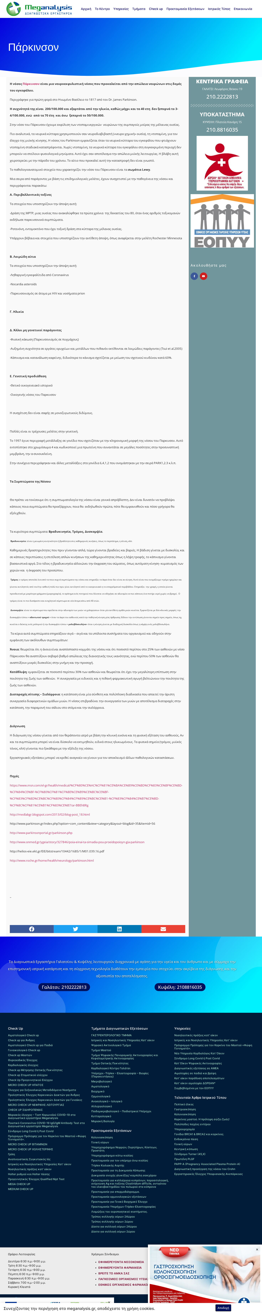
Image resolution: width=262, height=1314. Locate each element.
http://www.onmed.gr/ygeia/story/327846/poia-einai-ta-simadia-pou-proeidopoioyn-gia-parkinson (77, 842)
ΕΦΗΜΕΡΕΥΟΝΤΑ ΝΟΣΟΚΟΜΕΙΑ (121, 1262)
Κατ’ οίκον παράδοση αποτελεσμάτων (199, 1078)
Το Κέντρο (102, 9)
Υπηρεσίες (121, 9)
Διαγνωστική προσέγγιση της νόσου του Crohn (204, 1169)
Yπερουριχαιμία (184, 1129)
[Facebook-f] (194, 276)
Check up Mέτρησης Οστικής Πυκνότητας (35, 1070)
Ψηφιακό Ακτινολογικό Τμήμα (111, 1045)
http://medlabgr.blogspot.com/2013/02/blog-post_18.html (50, 814)
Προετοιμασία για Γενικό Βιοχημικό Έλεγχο (119, 1201)
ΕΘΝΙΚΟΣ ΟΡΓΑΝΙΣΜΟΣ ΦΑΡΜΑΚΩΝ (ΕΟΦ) (129, 1284)
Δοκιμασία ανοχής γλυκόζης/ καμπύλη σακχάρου (123, 1175)
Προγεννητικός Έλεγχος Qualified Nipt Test (36, 1179)
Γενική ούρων (100, 1142)
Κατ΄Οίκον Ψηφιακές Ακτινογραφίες (198, 1063)
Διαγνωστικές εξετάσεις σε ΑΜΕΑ (196, 1068)
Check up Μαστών (20, 1055)
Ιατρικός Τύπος (219, 9)
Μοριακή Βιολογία (103, 1121)
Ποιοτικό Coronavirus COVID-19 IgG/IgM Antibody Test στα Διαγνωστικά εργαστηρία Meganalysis (46, 1124)
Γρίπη (11, 1154)
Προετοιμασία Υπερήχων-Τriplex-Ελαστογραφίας (123, 1206)
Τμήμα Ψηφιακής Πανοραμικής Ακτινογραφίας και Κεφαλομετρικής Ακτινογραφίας (124, 1056)
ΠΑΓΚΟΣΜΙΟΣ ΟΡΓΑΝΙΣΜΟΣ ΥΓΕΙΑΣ (123, 1279)
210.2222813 (222, 96)
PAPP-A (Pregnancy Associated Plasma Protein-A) (207, 1164)
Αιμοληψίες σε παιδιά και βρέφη (195, 1073)
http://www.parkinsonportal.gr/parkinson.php (41, 833)
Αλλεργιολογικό (101, 1106)
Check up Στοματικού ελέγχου (28, 1075)
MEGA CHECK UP (19, 1184)
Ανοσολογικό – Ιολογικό (106, 1101)
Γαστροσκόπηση (185, 1109)
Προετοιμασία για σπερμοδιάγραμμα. (115, 1191)
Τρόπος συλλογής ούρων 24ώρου (113, 1216)
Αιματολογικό (100, 1086)
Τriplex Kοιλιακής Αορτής (107, 1165)
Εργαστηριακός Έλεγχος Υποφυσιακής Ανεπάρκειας (208, 1174)
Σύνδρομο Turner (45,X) (190, 1154)
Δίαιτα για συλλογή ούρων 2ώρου (113, 1231)
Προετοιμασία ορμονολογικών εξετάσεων (118, 1196)
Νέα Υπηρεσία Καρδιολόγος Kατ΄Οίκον (199, 1053)
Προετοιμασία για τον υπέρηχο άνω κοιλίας (119, 1160)
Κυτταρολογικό (101, 1116)
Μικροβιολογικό (101, 1081)
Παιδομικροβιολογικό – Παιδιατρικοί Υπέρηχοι (121, 1111)
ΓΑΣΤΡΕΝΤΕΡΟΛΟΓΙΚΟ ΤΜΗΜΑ (111, 1035)
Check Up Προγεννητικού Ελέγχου (30, 1080)
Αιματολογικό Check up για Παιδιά (30, 1045)
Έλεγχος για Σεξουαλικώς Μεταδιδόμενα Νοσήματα (42, 1090)
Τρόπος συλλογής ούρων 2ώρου (112, 1221)
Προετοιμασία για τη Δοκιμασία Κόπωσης (118, 1170)
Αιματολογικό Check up (23, 1035)
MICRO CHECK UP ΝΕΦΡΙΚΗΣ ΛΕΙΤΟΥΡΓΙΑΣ (36, 1105)
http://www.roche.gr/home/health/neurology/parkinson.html (52, 860)
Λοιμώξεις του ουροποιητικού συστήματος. (119, 1211)
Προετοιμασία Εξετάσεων (185, 9)
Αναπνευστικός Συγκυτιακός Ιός (29, 1159)
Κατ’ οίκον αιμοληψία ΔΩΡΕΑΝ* (194, 1083)
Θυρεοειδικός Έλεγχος (22, 1060)
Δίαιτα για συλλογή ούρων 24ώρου (114, 1226)
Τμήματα (138, 9)
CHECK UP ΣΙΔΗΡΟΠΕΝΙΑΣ (25, 1110)
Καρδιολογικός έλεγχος (23, 1065)
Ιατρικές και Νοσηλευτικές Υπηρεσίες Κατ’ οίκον (39, 1164)
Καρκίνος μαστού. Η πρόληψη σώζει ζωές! (201, 1119)
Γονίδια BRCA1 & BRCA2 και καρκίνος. (199, 1134)
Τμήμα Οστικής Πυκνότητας (110, 1063)
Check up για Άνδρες (21, 1040)
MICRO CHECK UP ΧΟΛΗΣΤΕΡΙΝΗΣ (30, 1149)
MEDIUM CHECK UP (20, 1189)
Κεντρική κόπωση (186, 1149)
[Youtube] (203, 276)
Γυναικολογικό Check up (24, 1050)
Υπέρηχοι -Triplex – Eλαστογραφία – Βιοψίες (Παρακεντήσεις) (120, 1075)
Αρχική (86, 9)
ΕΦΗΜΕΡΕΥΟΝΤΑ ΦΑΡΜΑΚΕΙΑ (120, 1267)
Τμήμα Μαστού (101, 1050)
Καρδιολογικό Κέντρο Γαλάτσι (110, 1068)
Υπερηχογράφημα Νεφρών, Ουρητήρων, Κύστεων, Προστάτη (124, 1149)
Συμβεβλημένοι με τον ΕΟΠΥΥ (194, 1088)
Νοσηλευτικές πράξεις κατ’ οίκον (30, 1169)
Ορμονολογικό (100, 1096)
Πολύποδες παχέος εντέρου (192, 1124)
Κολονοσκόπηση (102, 1137)
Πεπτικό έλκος (184, 1104)
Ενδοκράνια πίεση (186, 1139)
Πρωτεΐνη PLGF (184, 1159)
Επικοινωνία (243, 9)
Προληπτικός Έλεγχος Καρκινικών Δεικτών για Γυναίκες (45, 1100)
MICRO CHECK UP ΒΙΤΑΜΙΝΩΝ (27, 1144)
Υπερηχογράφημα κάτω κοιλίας (112, 1155)
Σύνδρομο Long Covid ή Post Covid (30, 1131)
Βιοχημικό (97, 1091)
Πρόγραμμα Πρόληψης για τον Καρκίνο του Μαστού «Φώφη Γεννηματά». (47, 1137)
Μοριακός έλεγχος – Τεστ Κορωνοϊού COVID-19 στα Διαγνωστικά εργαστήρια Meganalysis (42, 1116)
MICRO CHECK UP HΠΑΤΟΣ (25, 1085)
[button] (32, 929)
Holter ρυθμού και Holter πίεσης (29, 1174)
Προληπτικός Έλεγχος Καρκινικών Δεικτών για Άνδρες (44, 1095)
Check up (156, 9)
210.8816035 (222, 129)
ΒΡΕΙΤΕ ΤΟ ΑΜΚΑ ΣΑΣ (114, 1273)
